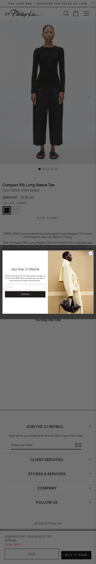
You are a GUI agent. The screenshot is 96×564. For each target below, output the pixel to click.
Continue (25, 294)
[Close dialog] (91, 253)
